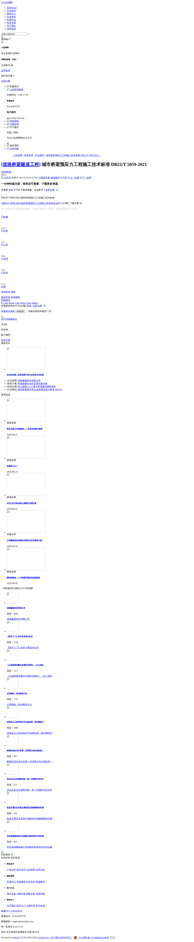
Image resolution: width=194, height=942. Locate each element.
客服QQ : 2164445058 (11, 911)
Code (28, 303)
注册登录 (30, 905)
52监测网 (17, 155)
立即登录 (5, 70)
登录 (11, 190)
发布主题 (5, 340)
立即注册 (5, 81)
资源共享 (28, 155)
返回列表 (5, 297)
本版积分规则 (8, 311)
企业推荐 (30, 869)
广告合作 (11, 869)
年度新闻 (40, 893)
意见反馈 (40, 905)
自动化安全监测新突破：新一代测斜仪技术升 (25, 779)
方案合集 (21, 893)
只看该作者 (44, 177)
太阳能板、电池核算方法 (17, 693)
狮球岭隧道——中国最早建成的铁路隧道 (23, 577)
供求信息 (11, 28)
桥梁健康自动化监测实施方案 (32, 383)
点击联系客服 (16, 89)
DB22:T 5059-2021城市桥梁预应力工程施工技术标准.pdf (30, 203)
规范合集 (11, 893)
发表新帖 (15, 297)
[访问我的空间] (2, 317)
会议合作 (21, 869)
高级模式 (5, 300)
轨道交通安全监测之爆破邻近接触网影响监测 (25, 807)
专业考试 (11, 17)
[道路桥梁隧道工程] (21, 164)
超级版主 (12, 319)
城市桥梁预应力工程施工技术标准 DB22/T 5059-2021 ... (73, 155)
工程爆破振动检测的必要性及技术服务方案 (24, 540)
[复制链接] (6, 172)
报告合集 (30, 893)
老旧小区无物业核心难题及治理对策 (21, 503)
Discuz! (15, 937)
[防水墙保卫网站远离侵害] (111, 937)
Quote (22, 303)
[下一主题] (85, 177)
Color (5, 303)
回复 (3, 286)
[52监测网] (6, 2)
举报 (13, 292)
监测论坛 (11, 19)
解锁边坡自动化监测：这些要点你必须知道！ (25, 750)
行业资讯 (11, 11)
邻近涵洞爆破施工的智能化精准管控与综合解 (25, 836)
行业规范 (39, 155)
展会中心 (11, 14)
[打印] (64, 177)
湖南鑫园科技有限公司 (29, 380)
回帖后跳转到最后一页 (39, 311)
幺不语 (7, 177)
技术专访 (30, 882)
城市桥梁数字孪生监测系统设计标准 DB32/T (40, 389)
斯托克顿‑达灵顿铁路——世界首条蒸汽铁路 (24, 429)
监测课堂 (40, 882)
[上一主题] (73, 177)
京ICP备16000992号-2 (61, 937)
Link (17, 303)
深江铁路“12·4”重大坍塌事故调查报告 (37, 386)
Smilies (34, 303)
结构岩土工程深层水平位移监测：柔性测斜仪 (25, 722)
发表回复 (20, 311)
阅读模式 (55, 177)
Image (11, 303)
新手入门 (21, 905)
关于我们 (11, 25)
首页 (12, 8)
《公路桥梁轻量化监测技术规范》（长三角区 (25, 665)
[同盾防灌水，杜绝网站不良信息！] (114, 937)
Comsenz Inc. (43, 937)
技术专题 (11, 22)
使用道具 (5, 292)
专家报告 (21, 882)
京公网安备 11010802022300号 (93, 937)
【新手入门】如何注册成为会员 (20, 636)
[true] (28, 34)
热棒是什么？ (12, 466)
